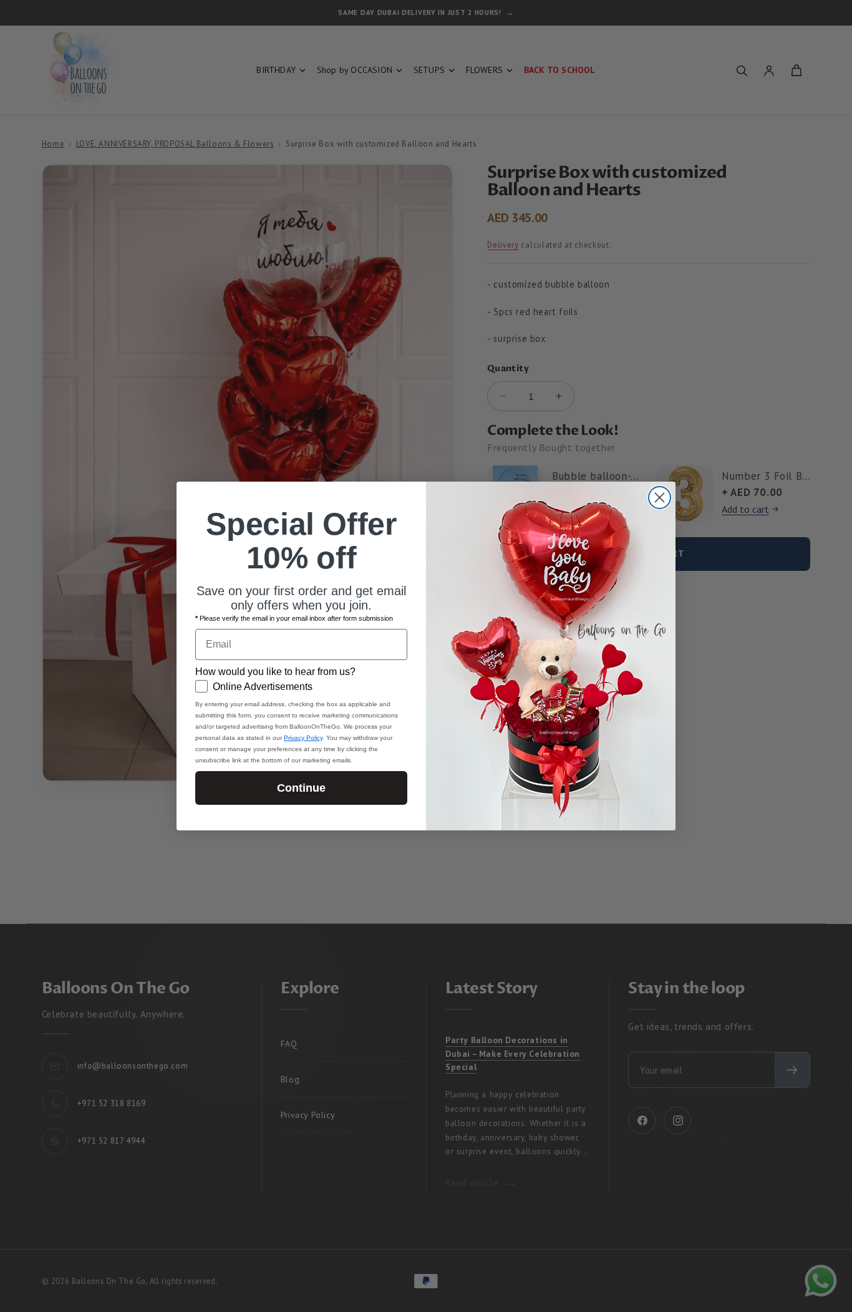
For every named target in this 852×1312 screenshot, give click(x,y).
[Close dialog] (659, 497)
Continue (301, 788)
